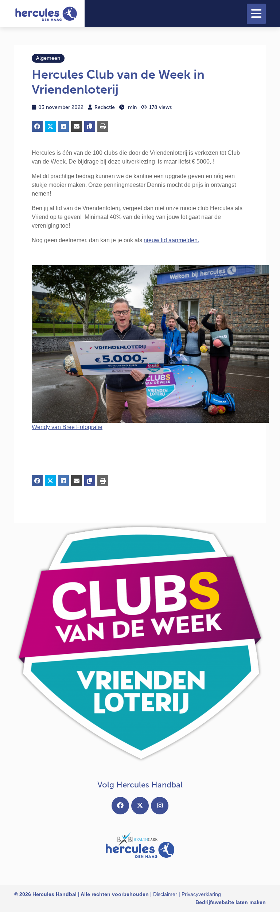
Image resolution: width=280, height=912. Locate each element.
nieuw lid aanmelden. (171, 240)
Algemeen (48, 58)
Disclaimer (165, 894)
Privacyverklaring (201, 894)
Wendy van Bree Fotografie (67, 427)
